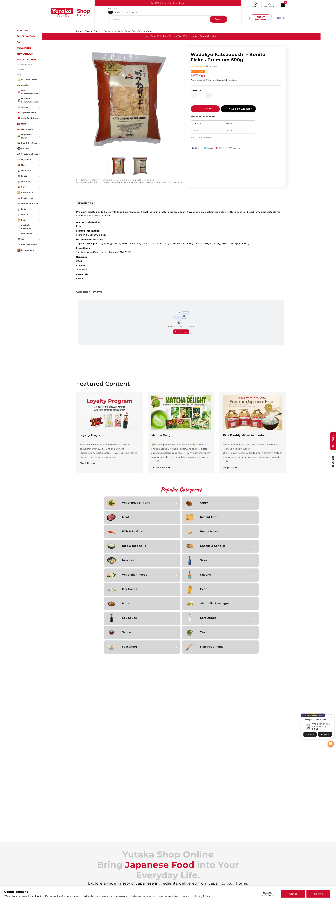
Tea (202, 632)
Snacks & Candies (212, 545)
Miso (125, 603)
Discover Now (159, 467)
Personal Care (28, 250)
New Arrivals (25, 53)
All (110, 12)
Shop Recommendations (30, 92)
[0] (282, 4)
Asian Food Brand (29, 118)
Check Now (86, 463)
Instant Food (209, 517)
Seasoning (129, 646)
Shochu (205, 574)
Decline (318, 893)
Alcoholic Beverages (214, 603)
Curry (204, 502)
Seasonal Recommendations (30, 100)
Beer (203, 589)
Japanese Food (28, 112)
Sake (203, 560)
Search (218, 19)
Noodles (128, 560)
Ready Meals (209, 531)
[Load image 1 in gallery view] (119, 166)
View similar (309, 734)
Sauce (126, 632)
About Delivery (260, 18)
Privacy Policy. (202, 896)
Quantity (196, 90)
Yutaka (24, 107)
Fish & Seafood (132, 531)
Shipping (210, 80)
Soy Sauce (129, 617)
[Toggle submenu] (39, 59)
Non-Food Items (211, 646)
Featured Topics (29, 80)
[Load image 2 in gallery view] (140, 166)
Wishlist (255, 6)
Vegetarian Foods (134, 574)
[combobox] (168, 19)
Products (118, 12)
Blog (126, 12)
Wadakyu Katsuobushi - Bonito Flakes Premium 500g (127, 31)
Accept (293, 893)
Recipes (134, 12)
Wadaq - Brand (92, 31)
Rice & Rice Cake (134, 545)
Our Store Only (26, 36)
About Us (22, 30)
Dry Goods (129, 589)
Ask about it (325, 734)
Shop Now (229, 467)
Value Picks (24, 47)
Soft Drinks (208, 617)
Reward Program (25, 65)
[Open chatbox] (331, 744)
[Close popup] (331, 717)
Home (79, 31)
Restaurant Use (26, 59)
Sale (19, 42)
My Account (269, 6)
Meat (125, 517)
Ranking (25, 85)
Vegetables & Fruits (136, 502)
